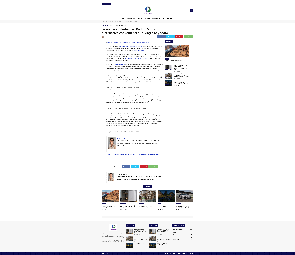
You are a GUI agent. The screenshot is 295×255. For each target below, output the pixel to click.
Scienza (167, 58)
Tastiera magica (120, 64)
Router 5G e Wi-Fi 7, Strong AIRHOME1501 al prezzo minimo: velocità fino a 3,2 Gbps (132, 4)
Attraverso (140, 50)
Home (103, 21)
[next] (192, 4)
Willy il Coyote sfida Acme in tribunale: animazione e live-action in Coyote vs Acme (176, 61)
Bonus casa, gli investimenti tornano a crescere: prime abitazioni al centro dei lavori (181, 75)
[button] (191, 10)
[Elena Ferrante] (103, 37)
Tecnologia (107, 21)
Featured (178, 203)
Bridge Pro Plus (142, 58)
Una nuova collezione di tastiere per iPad (131, 46)
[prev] (190, 4)
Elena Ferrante (109, 36)
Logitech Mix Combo (130, 58)
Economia (168, 77)
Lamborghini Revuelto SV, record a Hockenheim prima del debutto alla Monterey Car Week (184, 207)
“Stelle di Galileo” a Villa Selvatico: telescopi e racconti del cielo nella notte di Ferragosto (181, 83)
